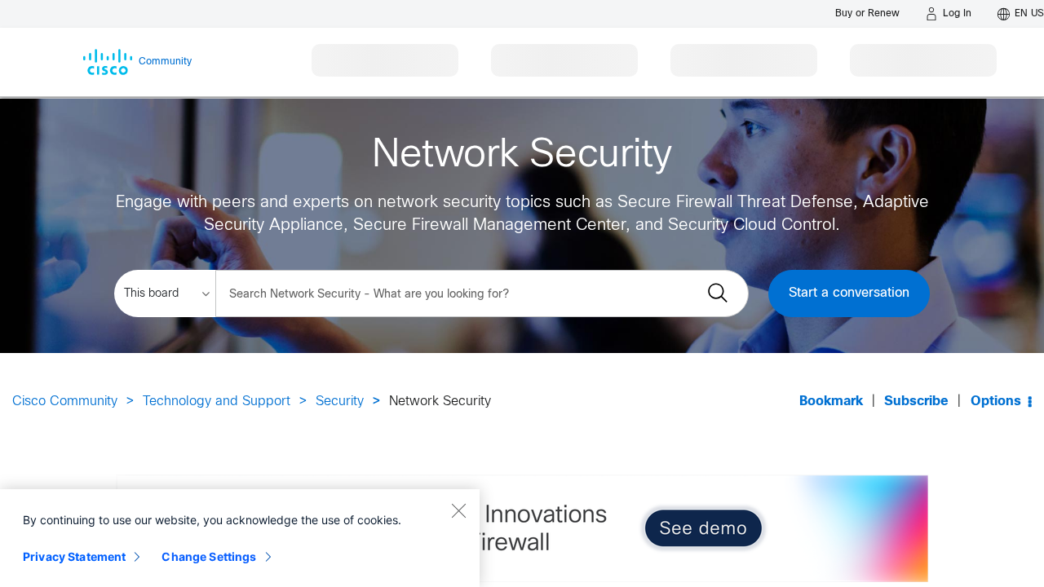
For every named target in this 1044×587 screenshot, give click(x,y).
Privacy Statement (74, 556)
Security (340, 401)
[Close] (458, 510)
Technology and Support (216, 401)
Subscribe (916, 401)
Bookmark (831, 401)
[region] (240, 538)
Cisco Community (64, 401)
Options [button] (996, 401)
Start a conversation (849, 293)
